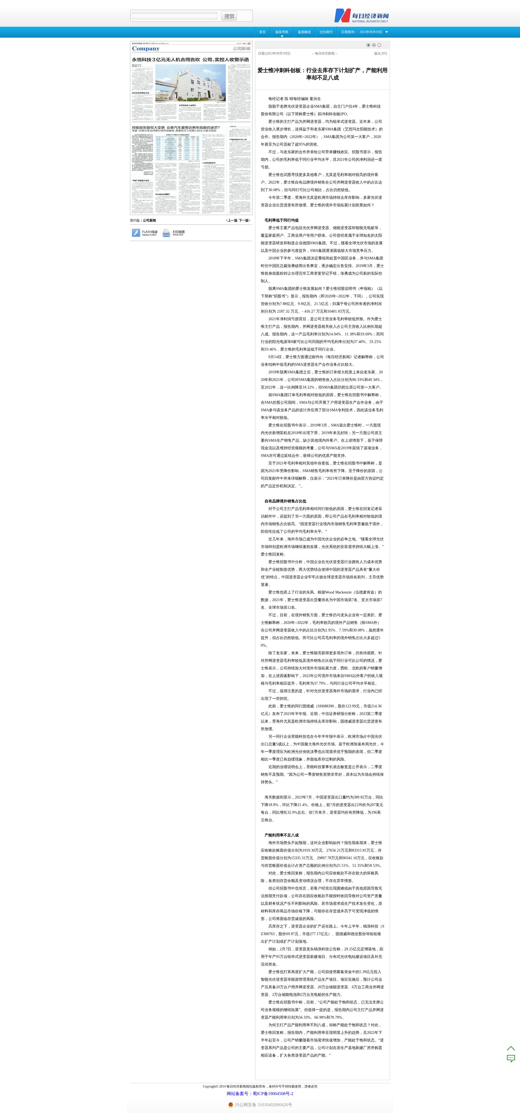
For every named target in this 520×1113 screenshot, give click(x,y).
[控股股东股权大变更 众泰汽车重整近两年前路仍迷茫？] (178, 169)
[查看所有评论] (511, 1058)
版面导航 (281, 32)
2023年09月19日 (371, 32)
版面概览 (304, 32)
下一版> (245, 220)
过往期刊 (326, 32)
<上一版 (232, 220)
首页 (262, 32)
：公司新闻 (148, 220)
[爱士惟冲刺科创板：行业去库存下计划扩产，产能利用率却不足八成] (240, 171)
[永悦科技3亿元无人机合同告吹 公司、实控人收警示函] (191, 88)
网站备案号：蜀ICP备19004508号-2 (260, 1093)
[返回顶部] (511, 1048)
